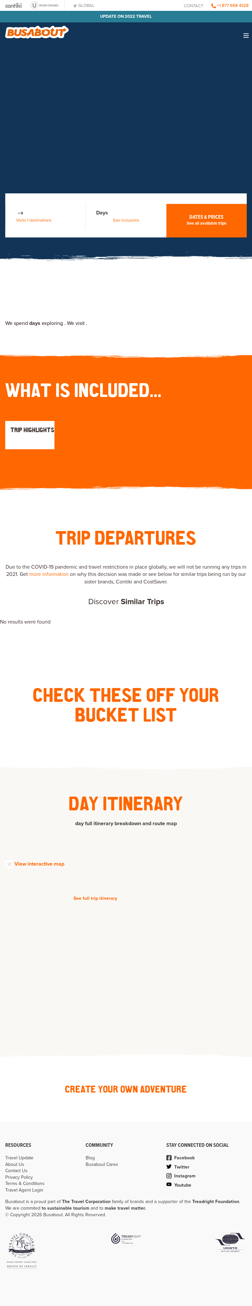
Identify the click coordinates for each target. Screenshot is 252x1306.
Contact (193, 6)
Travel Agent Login (24, 1190)
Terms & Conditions (25, 1183)
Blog (90, 1158)
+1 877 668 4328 (232, 5)
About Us (14, 1164)
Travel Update (19, 1158)
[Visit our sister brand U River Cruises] (46, 5)
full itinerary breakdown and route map (131, 823)
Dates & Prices (206, 220)
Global (85, 5)
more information (49, 574)
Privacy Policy (19, 1177)
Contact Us (16, 1170)
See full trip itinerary (95, 898)
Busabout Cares (102, 1164)
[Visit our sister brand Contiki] (13, 5)
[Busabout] (37, 30)
